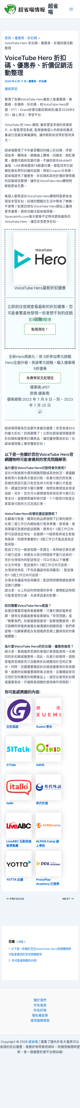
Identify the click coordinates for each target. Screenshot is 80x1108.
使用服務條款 (40, 1020)
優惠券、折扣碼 (38, 81)
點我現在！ (39, 329)
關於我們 (40, 1000)
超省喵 (53, 9)
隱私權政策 (40, 1015)
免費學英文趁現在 (40, 378)
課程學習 (11, 89)
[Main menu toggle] (71, 9)
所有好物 (40, 1010)
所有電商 (40, 1005)
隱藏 (20, 941)
